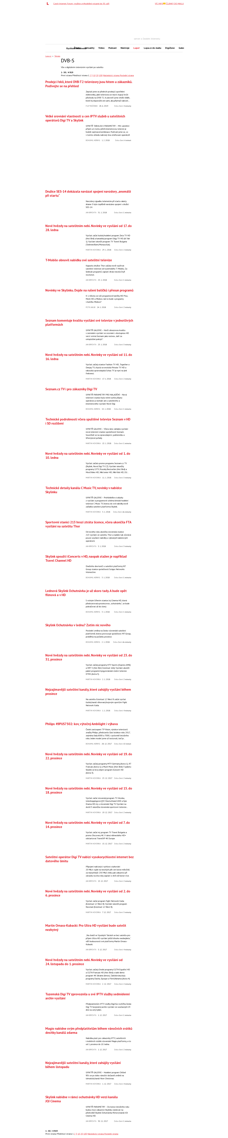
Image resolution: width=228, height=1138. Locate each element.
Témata (57, 56)
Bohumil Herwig (93, 140)
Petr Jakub (90, 307)
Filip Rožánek (92, 106)
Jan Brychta (91, 212)
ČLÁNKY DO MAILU (175, 3)
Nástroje (125, 47)
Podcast (112, 47)
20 (97, 75)
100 (101, 75)
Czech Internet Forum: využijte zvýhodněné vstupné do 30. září (81, 3)
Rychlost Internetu (69, 48)
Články (77, 47)
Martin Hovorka (93, 250)
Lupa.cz (48, 56)
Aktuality (89, 47)
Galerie (182, 47)
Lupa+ (136, 47)
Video (101, 47)
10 (94, 75)
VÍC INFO (159, 3)
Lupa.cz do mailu (152, 47)
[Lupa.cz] (48, 3)
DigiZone (170, 47)
